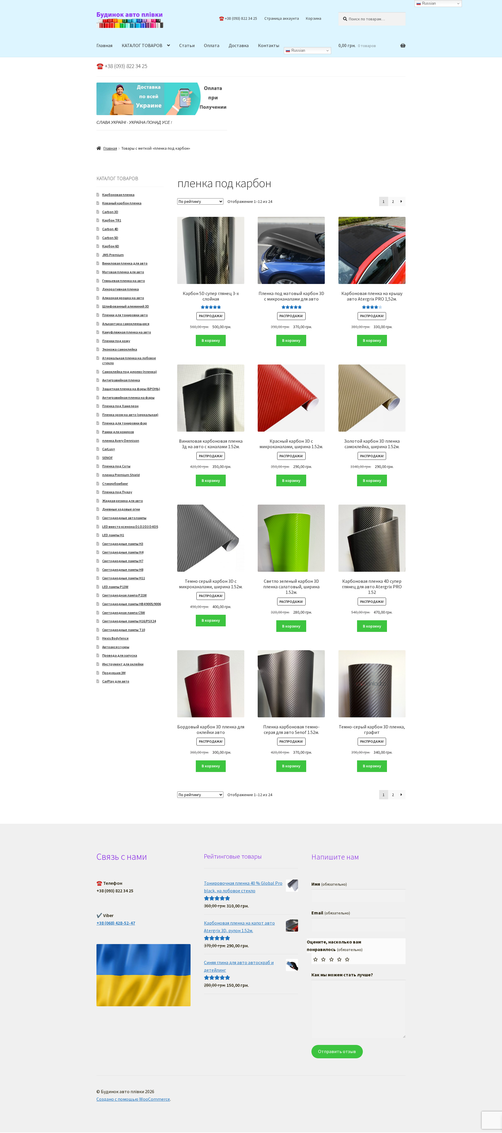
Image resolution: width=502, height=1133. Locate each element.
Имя (329, 884)
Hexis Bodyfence (115, 638)
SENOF (107, 457)
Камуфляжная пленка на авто (126, 332)
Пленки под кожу (116, 341)
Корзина (313, 18)
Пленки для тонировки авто (125, 315)
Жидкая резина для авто (122, 500)
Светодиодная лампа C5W (123, 612)
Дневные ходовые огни (121, 509)
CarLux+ (108, 449)
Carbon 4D (110, 229)
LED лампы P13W (115, 587)
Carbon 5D (110, 237)
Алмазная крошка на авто (123, 298)
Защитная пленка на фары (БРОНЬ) (131, 389)
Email (330, 913)
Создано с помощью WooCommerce (133, 1099)
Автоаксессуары (115, 647)
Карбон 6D (110, 246)
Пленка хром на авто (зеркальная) (130, 414)
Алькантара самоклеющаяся (125, 323)
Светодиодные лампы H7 (122, 561)
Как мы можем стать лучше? (342, 974)
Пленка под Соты (116, 466)
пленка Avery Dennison (120, 440)
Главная (104, 45)
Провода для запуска (119, 655)
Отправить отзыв (337, 1051)
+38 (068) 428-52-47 (115, 923)
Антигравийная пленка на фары (128, 397)
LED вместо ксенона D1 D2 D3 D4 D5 (130, 526)
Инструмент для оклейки (123, 664)
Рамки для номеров (118, 432)
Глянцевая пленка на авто (123, 280)
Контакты (268, 45)
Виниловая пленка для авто (125, 263)
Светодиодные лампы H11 (123, 578)
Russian (297, 50)
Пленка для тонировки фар (124, 423)
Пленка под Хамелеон (120, 406)
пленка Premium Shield (121, 475)
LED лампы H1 (113, 535)
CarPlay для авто (115, 681)
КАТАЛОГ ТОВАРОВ (142, 45)
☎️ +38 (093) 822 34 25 (238, 18)
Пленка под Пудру (117, 492)
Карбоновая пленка (118, 194)
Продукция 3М (114, 673)
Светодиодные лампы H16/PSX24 (129, 621)
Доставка (239, 45)
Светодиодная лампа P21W (124, 595)
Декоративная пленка (120, 289)
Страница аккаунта (281, 18)
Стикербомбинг (115, 483)
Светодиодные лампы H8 (122, 569)
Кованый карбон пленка (121, 203)
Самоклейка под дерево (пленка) (129, 371)
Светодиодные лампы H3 (122, 544)
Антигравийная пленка (121, 380)
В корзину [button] (211, 340)
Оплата (211, 45)
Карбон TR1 (111, 220)
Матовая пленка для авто (123, 272)
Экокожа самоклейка (119, 349)
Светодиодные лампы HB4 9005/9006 (131, 604)
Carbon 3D (110, 212)
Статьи (187, 45)
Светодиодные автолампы (124, 518)
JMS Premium (113, 255)
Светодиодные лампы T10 (123, 630)
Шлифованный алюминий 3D (125, 306)
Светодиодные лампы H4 (122, 552)
